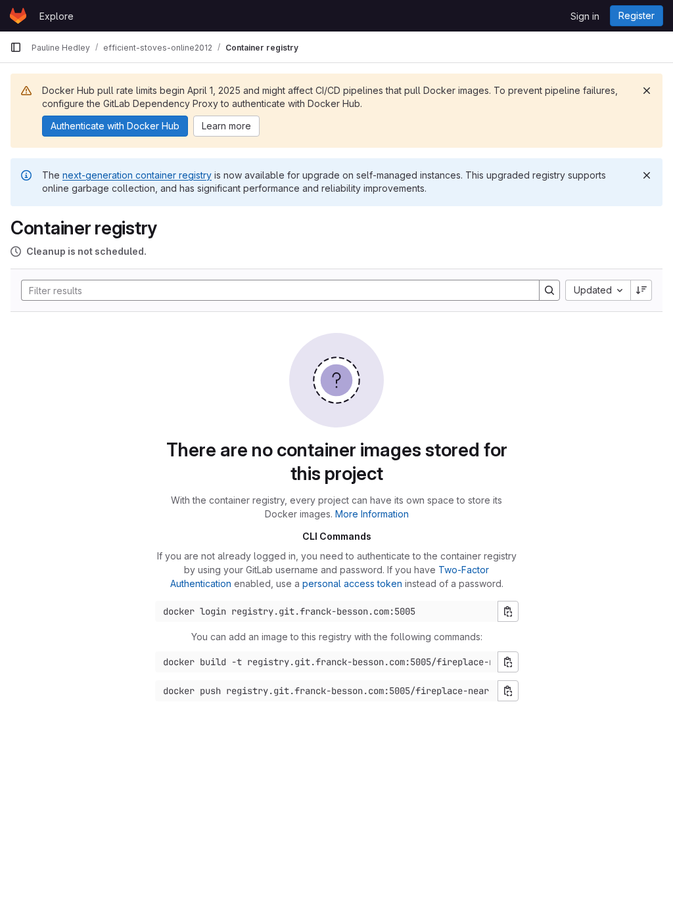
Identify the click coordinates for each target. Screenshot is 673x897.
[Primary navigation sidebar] (15, 47)
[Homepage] (18, 15)
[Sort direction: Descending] (641, 290)
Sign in (584, 16)
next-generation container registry (137, 175)
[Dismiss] (647, 90)
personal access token (352, 583)
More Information (372, 513)
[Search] (549, 290)
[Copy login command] (508, 611)
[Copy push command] (508, 690)
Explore (56, 16)
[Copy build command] (508, 661)
